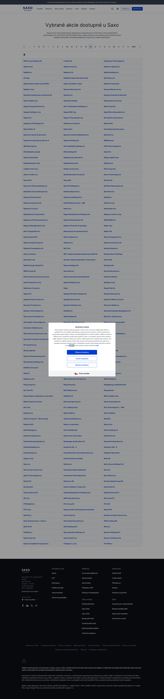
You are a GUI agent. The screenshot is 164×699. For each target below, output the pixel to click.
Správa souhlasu (82, 365)
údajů (97, 345)
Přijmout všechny (82, 352)
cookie (72, 345)
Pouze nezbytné (82, 359)
